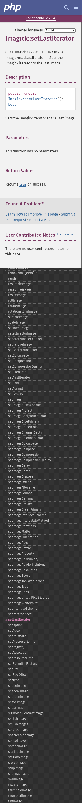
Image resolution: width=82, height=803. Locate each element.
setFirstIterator (19, 377)
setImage (15, 400)
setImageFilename (21, 488)
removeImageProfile (22, 273)
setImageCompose (21, 449)
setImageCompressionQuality (29, 460)
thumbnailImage (20, 796)
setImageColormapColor (25, 438)
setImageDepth (19, 471)
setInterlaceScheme (22, 609)
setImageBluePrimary (23, 422)
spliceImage (17, 741)
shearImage (16, 708)
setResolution (18, 653)
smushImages (18, 724)
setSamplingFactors (22, 664)
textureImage (18, 785)
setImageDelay (19, 466)
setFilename (17, 372)
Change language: (29, 30)
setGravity (15, 394)
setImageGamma (20, 499)
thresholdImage (19, 790)
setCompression (20, 361)
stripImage (16, 768)
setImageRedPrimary (23, 559)
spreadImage (17, 746)
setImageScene (19, 576)
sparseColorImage (21, 735)
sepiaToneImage (20, 344)
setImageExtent (19, 482)
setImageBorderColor (23, 427)
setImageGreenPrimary (24, 510)
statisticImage (18, 752)
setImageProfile (19, 548)
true (22, 184)
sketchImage (17, 719)
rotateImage (17, 306)
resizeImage (17, 295)
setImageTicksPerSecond (26, 581)
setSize (13, 669)
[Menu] (75, 7)
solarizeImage (18, 730)
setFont (13, 383)
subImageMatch (19, 774)
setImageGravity (20, 504)
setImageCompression (24, 455)
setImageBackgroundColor (27, 416)
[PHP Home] (13, 7)
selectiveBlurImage (22, 333)
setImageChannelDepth (25, 433)
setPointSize (17, 636)
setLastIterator (19, 620)
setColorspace (18, 355)
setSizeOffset (18, 675)
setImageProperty (21, 554)
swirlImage (16, 779)
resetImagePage (20, 289)
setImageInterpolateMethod (28, 521)
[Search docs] (66, 7)
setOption (15, 625)
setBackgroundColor (22, 350)
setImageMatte (19, 532)
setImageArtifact (20, 411)
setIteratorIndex (20, 614)
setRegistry (16, 647)
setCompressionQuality (25, 366)
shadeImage (17, 686)
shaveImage (17, 702)
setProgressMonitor (22, 642)
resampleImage (19, 284)
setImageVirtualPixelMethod (28, 598)
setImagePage (18, 543)
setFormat (15, 388)
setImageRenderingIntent (26, 565)
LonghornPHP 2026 (41, 18)
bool (12, 104)
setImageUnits (18, 592)
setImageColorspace (23, 444)
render (13, 278)
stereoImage (17, 763)
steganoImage (18, 757)
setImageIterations (22, 526)
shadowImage (18, 691)
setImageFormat (20, 493)
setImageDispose (20, 477)
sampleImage (18, 317)
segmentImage (19, 328)
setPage (14, 631)
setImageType (18, 587)
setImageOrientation (23, 537)
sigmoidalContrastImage (26, 713)
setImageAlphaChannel (25, 405)
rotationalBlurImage (22, 311)
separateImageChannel (25, 339)
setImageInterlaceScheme (27, 515)
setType (13, 680)
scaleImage (16, 322)
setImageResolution (22, 570)
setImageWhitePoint (23, 603)
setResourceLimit (20, 658)
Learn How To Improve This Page (31, 214)
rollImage (15, 300)
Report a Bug (39, 220)
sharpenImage (18, 697)
